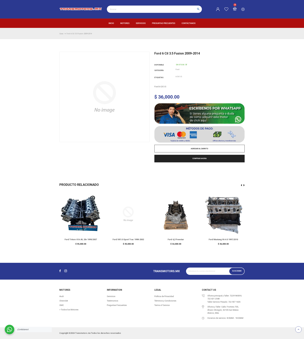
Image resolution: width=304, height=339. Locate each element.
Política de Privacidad (164, 296)
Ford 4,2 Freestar (176, 239)
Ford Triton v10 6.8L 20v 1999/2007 (81, 239)
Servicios (141, 23)
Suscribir (236, 271)
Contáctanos (189, 23)
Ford (177, 69)
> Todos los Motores (68, 309)
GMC (61, 305)
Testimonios (112, 301)
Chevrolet (63, 301)
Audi (61, 296)
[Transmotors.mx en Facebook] (60, 271)
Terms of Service (162, 305)
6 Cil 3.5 (179, 77)
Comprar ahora (199, 158)
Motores (125, 23)
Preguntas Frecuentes (163, 23)
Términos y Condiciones (165, 301)
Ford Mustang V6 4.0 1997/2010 (223, 239)
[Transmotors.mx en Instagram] (65, 271)
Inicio (111, 23)
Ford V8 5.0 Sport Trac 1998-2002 (128, 239)
